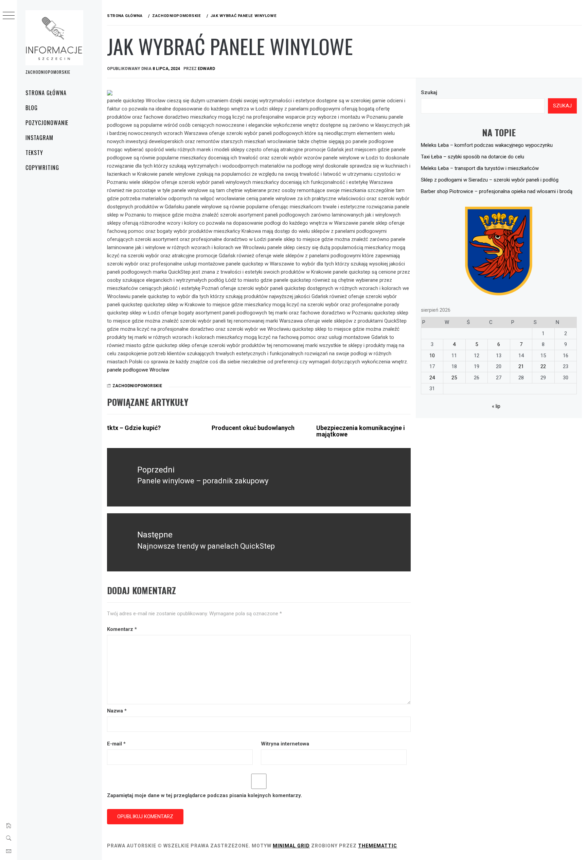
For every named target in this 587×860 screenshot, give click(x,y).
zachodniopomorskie (137, 385)
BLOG (31, 108)
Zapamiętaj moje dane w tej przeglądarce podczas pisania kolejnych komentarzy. (204, 795)
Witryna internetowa (285, 744)
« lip (496, 406)
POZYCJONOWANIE (46, 123)
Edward (206, 68)
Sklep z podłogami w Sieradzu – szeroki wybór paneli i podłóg (489, 180)
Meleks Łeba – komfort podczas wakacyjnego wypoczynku (487, 145)
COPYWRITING (42, 168)
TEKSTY (34, 153)
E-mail (116, 744)
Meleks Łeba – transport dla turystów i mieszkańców (480, 168)
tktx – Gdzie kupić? (134, 427)
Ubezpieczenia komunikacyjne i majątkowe (360, 431)
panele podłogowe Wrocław (138, 370)
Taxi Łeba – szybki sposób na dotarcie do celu (472, 157)
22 (543, 366)
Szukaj (429, 92)
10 (432, 355)
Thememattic (377, 845)
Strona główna (45, 93)
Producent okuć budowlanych (253, 427)
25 (454, 378)
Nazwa (117, 711)
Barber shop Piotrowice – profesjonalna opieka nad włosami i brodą (496, 191)
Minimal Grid (291, 845)
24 (432, 378)
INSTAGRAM (39, 138)
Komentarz (122, 629)
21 (521, 366)
